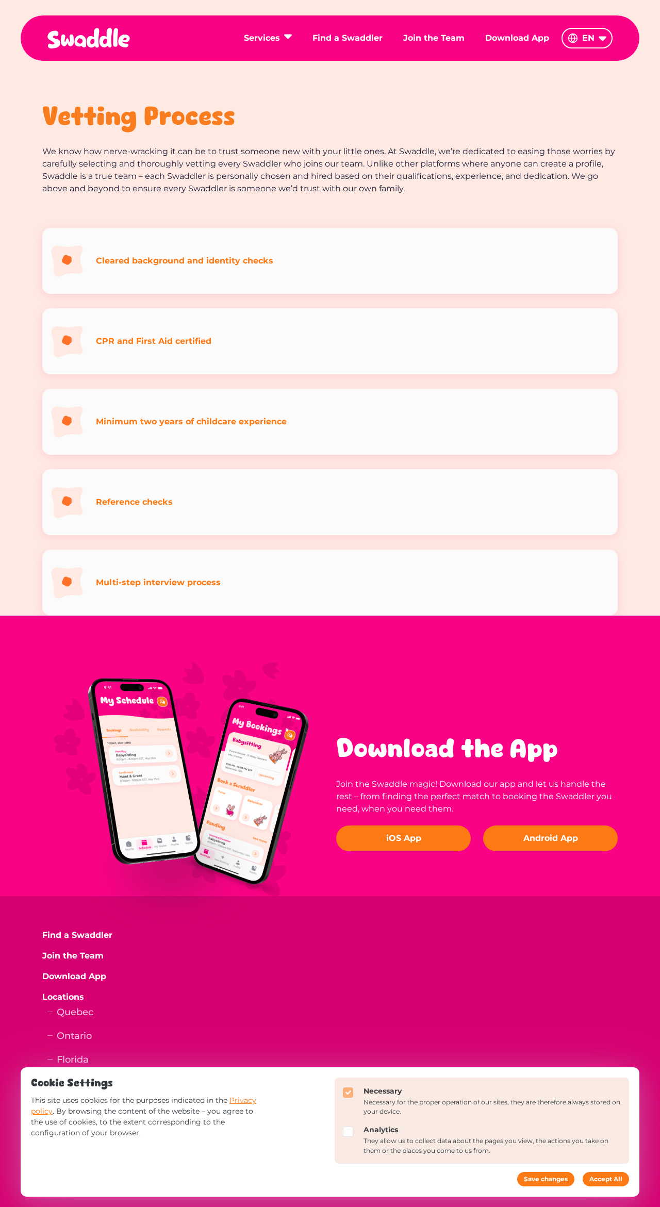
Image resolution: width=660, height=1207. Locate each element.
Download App (517, 38)
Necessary (383, 1091)
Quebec (75, 1012)
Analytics (381, 1129)
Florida (73, 1059)
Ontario (74, 1036)
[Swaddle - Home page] (88, 38)
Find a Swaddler (347, 38)
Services (262, 38)
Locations (63, 997)
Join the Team (434, 38)
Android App (550, 838)
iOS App (403, 838)
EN (588, 38)
